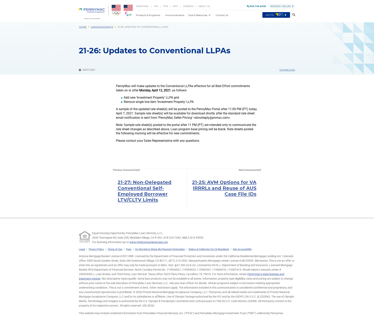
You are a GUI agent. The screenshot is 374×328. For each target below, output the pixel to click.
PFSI (165, 6)
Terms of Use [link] (115, 249)
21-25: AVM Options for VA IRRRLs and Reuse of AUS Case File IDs (224, 188)
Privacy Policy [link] (96, 249)
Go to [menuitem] (270, 14)
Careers (188, 6)
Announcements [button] (175, 15)
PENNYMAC (142, 6)
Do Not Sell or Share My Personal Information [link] (160, 249)
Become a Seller (281, 6)
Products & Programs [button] (148, 15)
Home (82, 26)
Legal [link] (82, 249)
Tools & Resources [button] (198, 15)
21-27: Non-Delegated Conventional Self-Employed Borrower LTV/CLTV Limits (144, 191)
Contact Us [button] (222, 15)
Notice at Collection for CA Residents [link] (209, 249)
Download (287, 69)
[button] (292, 15)
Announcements (102, 26)
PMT (175, 6)
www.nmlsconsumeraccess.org (149, 242)
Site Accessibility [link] (242, 249)
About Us (204, 6)
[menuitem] (94, 12)
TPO (156, 6)
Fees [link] (128, 249)
